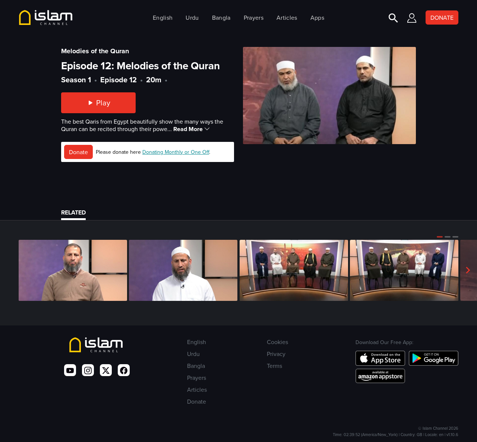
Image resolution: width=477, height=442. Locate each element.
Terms (274, 366)
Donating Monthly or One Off (175, 152)
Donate (78, 152)
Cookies (277, 342)
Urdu (192, 17)
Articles (287, 17)
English (163, 17)
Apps (317, 17)
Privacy (276, 354)
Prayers (253, 17)
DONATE (442, 17)
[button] (440, 237)
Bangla (221, 17)
